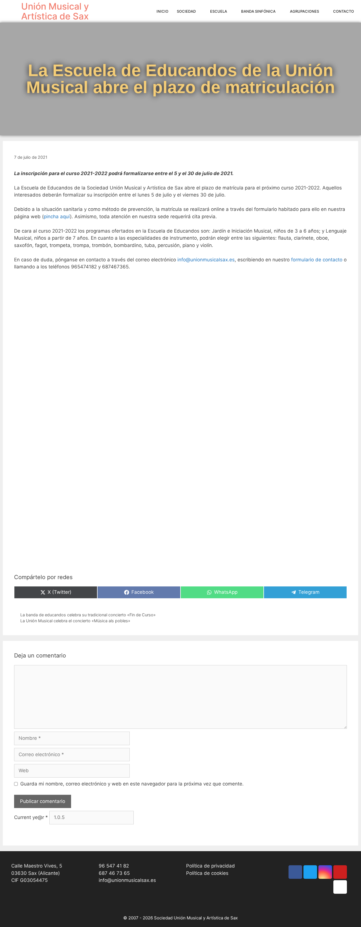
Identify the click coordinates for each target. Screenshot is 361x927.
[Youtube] (340, 872)
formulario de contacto (316, 259)
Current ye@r (31, 817)
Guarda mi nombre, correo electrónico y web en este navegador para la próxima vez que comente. (132, 784)
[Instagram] (325, 872)
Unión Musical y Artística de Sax (55, 11)
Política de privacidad (210, 866)
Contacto (343, 11)
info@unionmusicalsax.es (206, 259)
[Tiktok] (340, 887)
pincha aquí (57, 216)
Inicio (162, 11)
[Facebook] (295, 872)
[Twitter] (310, 872)
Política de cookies (207, 873)
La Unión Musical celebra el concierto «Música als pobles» (75, 620)
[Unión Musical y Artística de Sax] (12, 11)
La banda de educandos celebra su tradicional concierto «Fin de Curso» (88, 614)
